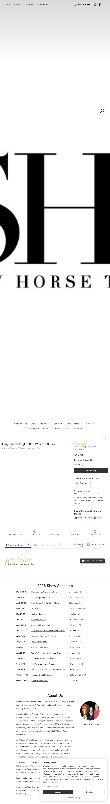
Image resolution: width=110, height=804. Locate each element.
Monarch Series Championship (45, 658)
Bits (33, 423)
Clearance (77, 428)
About (17, 4)
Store (7, 4)
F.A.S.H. (35, 608)
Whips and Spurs (25, 448)
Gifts (65, 428)
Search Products (15, 534)
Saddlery (58, 423)
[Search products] (102, 110)
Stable (55, 428)
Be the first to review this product (19, 564)
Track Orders (55, 534)
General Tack (20, 423)
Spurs (38, 448)
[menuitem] (102, 438)
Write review (80, 447)
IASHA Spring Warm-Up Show (44, 592)
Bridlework (44, 423)
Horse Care (90, 423)
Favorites (75, 534)
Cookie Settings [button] (74, 798)
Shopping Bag (95, 534)
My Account (35, 534)
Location (29, 4)
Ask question (91, 447)
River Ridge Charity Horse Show (45, 603)
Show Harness (73, 423)
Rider (45, 428)
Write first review (93, 561)
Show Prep (33, 428)
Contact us (42, 4)
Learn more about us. (52, 786)
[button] (82, 483)
